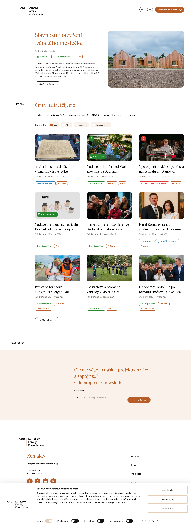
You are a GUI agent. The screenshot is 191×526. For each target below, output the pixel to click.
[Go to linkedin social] (45, 481)
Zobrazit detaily (146, 520)
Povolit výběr (167, 499)
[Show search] (142, 9)
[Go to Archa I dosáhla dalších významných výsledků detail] (57, 159)
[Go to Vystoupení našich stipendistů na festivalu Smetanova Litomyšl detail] (161, 159)
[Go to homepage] (30, 11)
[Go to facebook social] (30, 481)
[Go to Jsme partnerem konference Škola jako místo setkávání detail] (109, 220)
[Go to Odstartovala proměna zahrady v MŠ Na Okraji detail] (109, 283)
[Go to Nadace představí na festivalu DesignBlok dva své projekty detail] (57, 220)
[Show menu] (150, 9)
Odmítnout (167, 508)
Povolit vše (167, 490)
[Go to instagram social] (37, 481)
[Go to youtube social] (53, 481)
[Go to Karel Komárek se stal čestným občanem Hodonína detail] (161, 220)
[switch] (75, 521)
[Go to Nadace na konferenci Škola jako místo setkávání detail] (109, 159)
